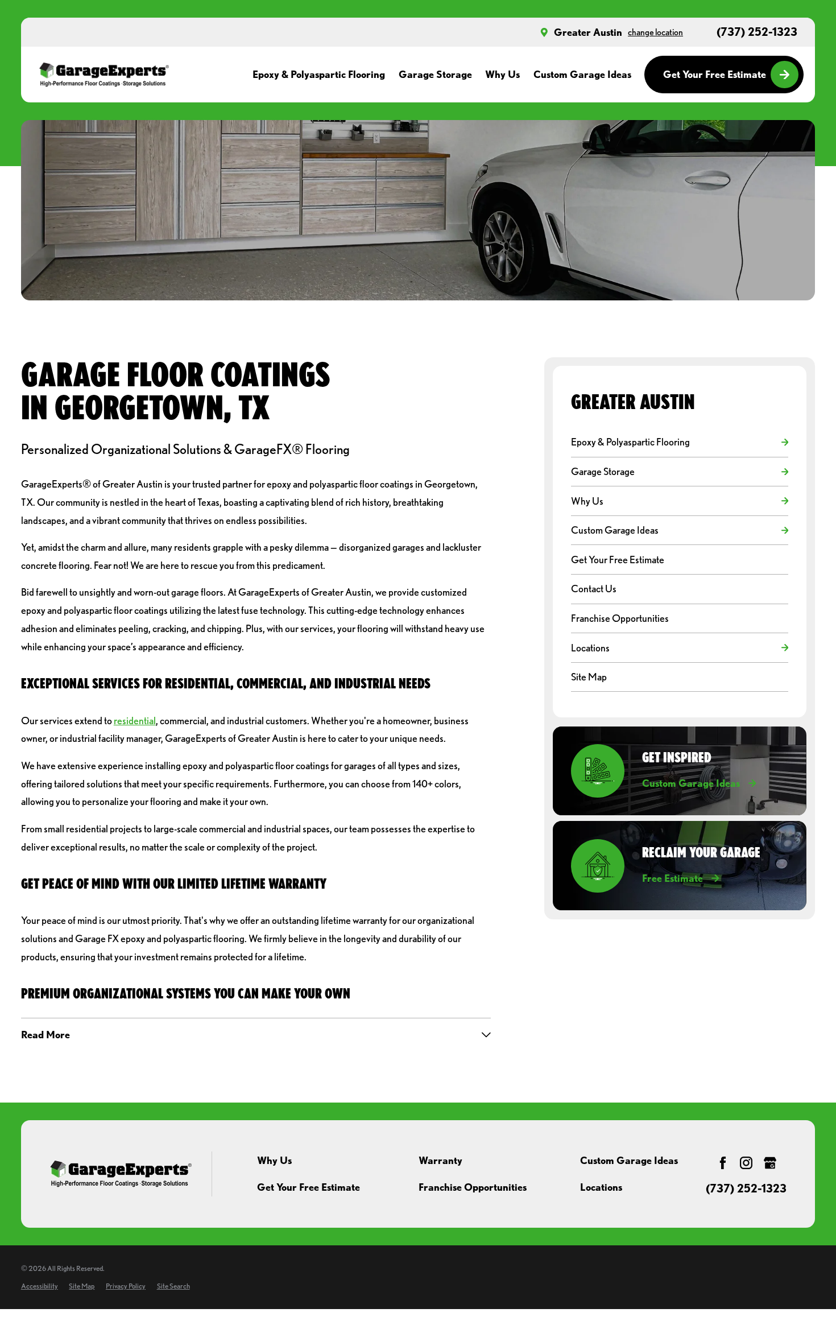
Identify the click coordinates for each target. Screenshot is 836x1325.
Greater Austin (588, 32)
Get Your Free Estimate (714, 74)
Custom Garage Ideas (629, 1160)
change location (655, 32)
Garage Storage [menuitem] (435, 74)
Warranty (440, 1160)
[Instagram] (746, 1163)
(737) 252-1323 (757, 32)
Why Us (274, 1160)
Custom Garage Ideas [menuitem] (582, 74)
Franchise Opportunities (473, 1187)
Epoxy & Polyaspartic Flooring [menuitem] (319, 74)
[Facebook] (723, 1163)
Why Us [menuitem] (502, 74)
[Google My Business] (770, 1163)
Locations (601, 1187)
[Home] (104, 74)
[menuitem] (673, 442)
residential (135, 721)
